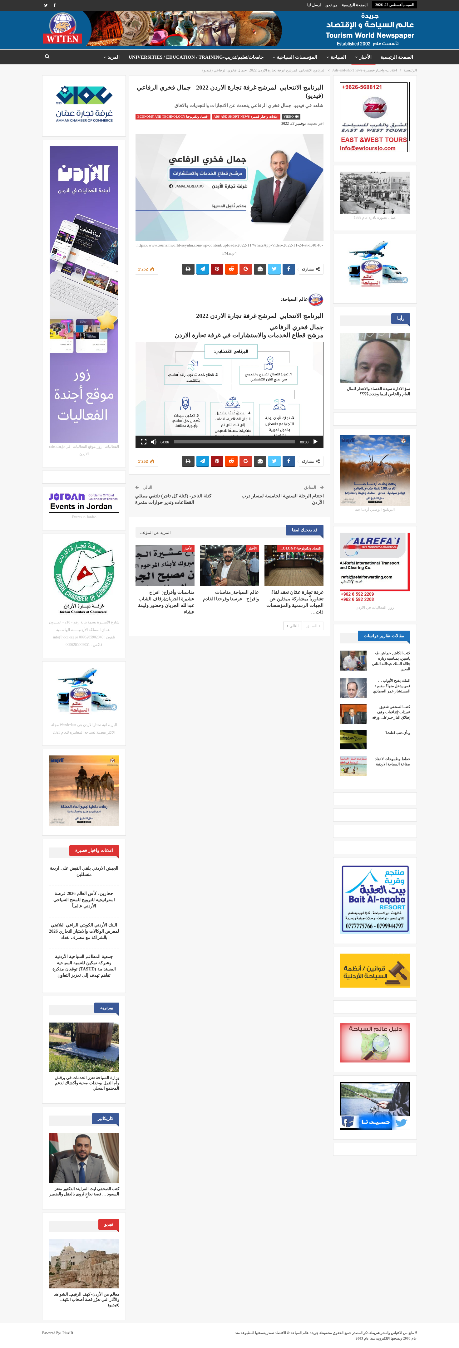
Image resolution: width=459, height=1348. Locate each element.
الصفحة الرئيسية (355, 5)
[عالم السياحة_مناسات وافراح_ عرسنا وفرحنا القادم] (229, 565)
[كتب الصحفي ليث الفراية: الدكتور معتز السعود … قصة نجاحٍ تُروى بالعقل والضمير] (84, 1158)
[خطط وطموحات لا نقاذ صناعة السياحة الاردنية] (353, 766)
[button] (229, 395)
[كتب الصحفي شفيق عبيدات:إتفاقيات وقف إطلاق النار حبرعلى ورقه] (353, 714)
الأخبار (365, 57)
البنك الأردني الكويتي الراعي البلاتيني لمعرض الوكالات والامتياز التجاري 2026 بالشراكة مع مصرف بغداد (84, 931)
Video (289, 116)
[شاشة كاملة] (144, 442)
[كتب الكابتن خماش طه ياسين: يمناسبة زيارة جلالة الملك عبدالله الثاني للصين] (353, 661)
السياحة (338, 57)
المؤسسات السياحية (297, 57)
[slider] (234, 441)
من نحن (331, 5)
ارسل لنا (314, 5)
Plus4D (67, 1333)
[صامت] (154, 442)
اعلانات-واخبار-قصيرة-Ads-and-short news (246, 116)
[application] (229, 395)
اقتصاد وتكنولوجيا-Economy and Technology (173, 116)
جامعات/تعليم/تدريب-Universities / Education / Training (196, 57)
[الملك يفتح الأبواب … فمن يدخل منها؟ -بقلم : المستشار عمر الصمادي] (353, 688)
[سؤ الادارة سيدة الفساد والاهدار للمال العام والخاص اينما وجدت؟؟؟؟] (375, 358)
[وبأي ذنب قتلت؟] (353, 740)
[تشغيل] (315, 442)
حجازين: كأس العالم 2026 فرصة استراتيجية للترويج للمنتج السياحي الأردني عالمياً (84, 899)
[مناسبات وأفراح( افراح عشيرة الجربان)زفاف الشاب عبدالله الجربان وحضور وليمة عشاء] (165, 565)
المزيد (114, 57)
